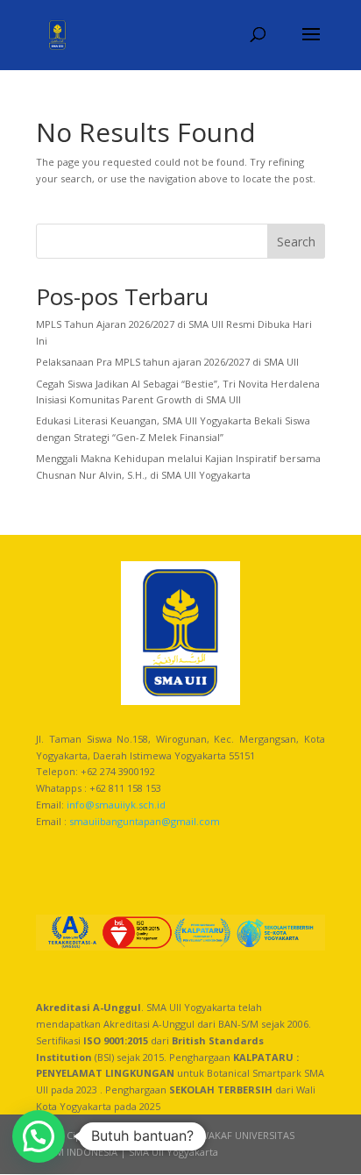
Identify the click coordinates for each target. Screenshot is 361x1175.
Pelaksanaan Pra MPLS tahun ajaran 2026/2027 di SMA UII (167, 361)
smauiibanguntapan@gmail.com (144, 821)
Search (296, 241)
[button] (38, 1136)
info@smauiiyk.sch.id (116, 804)
